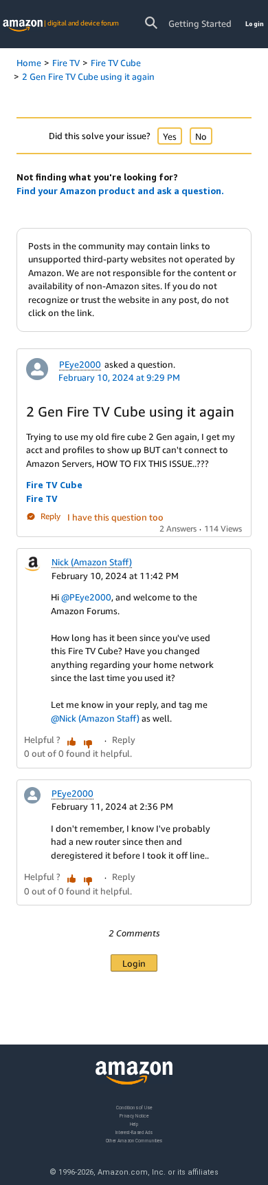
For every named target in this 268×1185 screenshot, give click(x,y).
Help (134, 1124)
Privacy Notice (134, 1115)
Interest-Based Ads (134, 1132)
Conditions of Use (134, 1107)
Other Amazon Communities (134, 1140)
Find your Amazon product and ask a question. (120, 190)
